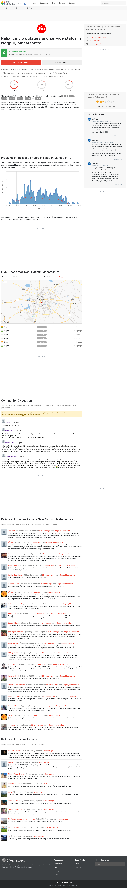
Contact (72, 3)
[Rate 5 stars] (112, 101)
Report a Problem (22, 62)
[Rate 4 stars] (109, 101)
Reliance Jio (22, 8)
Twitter (77, 864)
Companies (44, 3)
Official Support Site (96, 44)
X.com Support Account (97, 37)
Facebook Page (94, 40)
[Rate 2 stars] (101, 101)
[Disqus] (41, 443)
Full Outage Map (63, 62)
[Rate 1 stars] (98, 101)
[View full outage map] (41, 302)
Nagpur (62, 277)
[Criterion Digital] (63, 882)
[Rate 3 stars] (105, 101)
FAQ (53, 3)
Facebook (78, 867)
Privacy (62, 3)
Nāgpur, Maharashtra (63, 531)
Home (34, 3)
